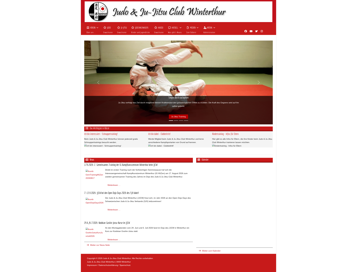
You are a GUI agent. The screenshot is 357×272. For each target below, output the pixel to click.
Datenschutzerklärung (108, 265)
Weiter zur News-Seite (100, 245)
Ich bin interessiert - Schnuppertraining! (101, 133)
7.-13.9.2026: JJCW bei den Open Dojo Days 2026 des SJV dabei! (111, 192)
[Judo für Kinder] (186, 120)
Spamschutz (125, 265)
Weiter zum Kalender (211, 251)
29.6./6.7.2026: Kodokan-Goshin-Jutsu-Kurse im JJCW (107, 222)
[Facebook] (245, 31)
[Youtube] (251, 31)
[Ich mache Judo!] (181, 120)
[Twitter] (256, 31)
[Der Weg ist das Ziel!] (176, 120)
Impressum (92, 265)
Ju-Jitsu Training (178, 116)
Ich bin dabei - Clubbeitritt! (159, 133)
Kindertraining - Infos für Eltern (225, 133)
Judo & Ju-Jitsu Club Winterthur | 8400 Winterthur (109, 262)
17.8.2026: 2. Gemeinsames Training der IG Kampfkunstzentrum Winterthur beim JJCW (120, 164)
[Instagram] (261, 31)
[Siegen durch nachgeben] (171, 120)
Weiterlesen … (114, 185)
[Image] (178, 11)
